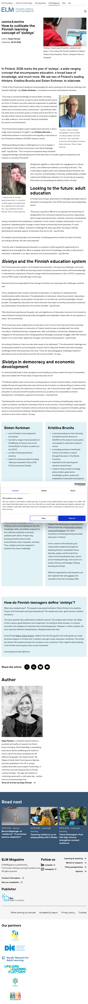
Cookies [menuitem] (82, 912)
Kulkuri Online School (25, 636)
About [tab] (72, 491)
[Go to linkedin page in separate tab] (33, 667)
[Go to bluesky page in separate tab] (40, 667)
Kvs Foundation (7, 3)
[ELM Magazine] (18, 10)
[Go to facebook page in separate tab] (27, 667)
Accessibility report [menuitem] (48, 912)
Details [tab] (44, 491)
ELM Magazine (54, 3)
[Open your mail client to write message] (47, 667)
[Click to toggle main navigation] (85, 11)
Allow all (72, 518)
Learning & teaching (13, 21)
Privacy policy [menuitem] (68, 912)
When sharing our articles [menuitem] (23, 912)
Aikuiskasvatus (40, 3)
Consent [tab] (15, 491)
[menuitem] (75, 858)
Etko (64, 3)
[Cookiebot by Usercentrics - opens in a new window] (76, 484)
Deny (44, 518)
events (71, 576)
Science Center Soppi (24, 3)
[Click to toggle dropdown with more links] (69, 3)
